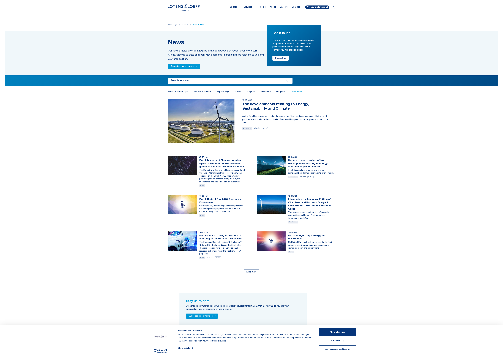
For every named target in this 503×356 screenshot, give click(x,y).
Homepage (172, 25)
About (273, 7)
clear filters (296, 92)
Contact (296, 7)
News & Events (199, 25)
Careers (284, 7)
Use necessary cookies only (337, 349)
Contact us (280, 58)
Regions (251, 92)
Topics (238, 92)
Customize (336, 340)
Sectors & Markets (202, 92)
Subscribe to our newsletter (184, 66)
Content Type (181, 92)
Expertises (223, 92)
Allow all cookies (337, 332)
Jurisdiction (265, 92)
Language (280, 92)
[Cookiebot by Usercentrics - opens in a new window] (160, 351)
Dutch (265, 128)
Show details (184, 348)
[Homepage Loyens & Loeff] (184, 7)
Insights (185, 25)
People (262, 7)
